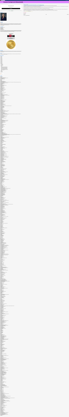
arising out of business (2, 106)
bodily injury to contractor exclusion (2, 124)
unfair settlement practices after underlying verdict (4, 397)
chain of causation (1, 142)
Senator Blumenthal (1, 356)
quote (0, 331)
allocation (1, 93)
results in (1, 349)
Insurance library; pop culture (2, 251)
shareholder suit (1, 363)
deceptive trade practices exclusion (2, 172)
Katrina (0, 263)
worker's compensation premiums (2, 413)
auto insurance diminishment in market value (3, 115)
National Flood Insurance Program (2, 291)
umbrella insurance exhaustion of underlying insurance (4, 393)
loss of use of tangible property (2, 275)
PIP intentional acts (1, 312)
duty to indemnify (1, 191)
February (1, 71)
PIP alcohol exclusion (2, 309)
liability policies (1, 269)
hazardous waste (1, 230)
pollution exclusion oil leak (2, 317)
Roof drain (1, 352)
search (0, 354)
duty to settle (1, 192)
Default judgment (1, 175)
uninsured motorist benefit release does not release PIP (4, 400)
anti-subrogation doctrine (2, 98)
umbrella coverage (1, 392)
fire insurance (1, 215)
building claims (1, 130)
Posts (1, 73)
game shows (1, 225)
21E (0, 79)
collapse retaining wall (2, 150)
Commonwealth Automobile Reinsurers (3, 153)
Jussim (0, 262)
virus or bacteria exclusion (2, 406)
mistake (0, 284)
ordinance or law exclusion (2, 300)
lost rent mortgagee (1, 276)
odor (0, 298)
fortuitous (1, 222)
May (1, 70)
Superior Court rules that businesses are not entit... (4, 69)
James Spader (1, 259)
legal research (1, 268)
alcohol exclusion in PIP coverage (2, 92)
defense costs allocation (2, 176)
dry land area (1, 185)
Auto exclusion (1, 114)
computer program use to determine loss (3, 154)
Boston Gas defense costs (2, 126)
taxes (0, 381)
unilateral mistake (1, 398)
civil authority (1, 145)
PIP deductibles (1, 311)
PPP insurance (1, 318)
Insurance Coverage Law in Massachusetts (13, 2)
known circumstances (2, 264)
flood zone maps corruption (2, 219)
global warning (1, 226)
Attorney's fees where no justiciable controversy (3, 111)
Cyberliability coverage (2, 169)
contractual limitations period (2, 161)
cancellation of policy (1, 137)
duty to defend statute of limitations (2, 190)
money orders (1, 285)
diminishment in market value (2, 178)
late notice (1, 266)
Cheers (0, 143)
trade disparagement (1, 387)
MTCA (0, 289)
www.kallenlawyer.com (2, 29)
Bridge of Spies (1, 127)
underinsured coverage (2, 395)
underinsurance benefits (2, 394)
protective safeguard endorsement (2, 328)
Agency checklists (1, 90)
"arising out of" (1, 76)
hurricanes (1, 236)
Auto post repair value (2, 117)
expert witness (1, 205)
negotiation (1, 292)
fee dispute (1, 213)
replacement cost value (2, 344)
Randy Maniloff (1, 332)
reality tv (1, 335)
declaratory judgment (1, 173)
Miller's (0, 283)
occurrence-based (1, 297)
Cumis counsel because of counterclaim (3, 168)
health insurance (1, 231)
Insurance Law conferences (2, 250)
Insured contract (1, 253)
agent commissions (1, 91)
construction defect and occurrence (2, 159)
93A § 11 (1, 80)
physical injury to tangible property (2, 308)
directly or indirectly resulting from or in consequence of (4, 179)
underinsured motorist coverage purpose (3, 396)
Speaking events (1, 367)
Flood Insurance (1, 217)
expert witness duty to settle (2, 206)
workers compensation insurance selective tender (4, 414)
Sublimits (1, 376)
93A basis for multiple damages (2, 81)
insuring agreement (1, 255)
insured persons (1, 254)
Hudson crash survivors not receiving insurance (4, 68)
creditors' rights (1, 167)
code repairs (1, 149)
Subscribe (11, 8)
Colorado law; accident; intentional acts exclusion (4, 151)
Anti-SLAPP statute (1, 97)
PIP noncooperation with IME (2, 313)
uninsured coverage (1, 399)
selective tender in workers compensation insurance (4, 355)
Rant (0, 333)
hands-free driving (1, 229)
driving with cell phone (2, 184)
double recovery (1, 183)
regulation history (1, 340)
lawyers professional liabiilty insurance (3, 267)
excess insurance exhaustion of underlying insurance (4, 202)
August (1, 65)
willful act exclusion (1, 411)
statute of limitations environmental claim (3, 372)
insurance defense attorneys (2, 248)
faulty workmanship (1, 211)
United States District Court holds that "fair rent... (4, 67)
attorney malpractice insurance (2, 110)
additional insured (1, 88)
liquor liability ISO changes (2, 272)
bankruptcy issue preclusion (2, 122)
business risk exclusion (2, 135)
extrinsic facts (1, 208)
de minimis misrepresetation (2, 171)
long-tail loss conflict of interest (2, 273)
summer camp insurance (2, 378)
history (0, 232)
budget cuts (1, 129)
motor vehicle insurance (2, 288)
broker (0, 128)
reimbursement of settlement (2, 341)
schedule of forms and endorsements (3, 353)
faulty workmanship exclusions (2, 212)
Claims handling (1, 147)
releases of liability (1, 342)
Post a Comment (25, 13)
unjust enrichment (1, 401)
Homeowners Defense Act (2, 233)
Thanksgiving (1, 383)
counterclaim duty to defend (2, 164)
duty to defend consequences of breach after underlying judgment (5, 188)
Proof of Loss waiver (1, 326)
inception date (1, 241)
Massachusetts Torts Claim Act (2, 281)
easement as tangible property (2, 194)
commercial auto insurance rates (2, 152)
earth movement (1, 193)
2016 (1, 60)
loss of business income (2, 274)
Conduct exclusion (1, 156)
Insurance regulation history (2, 252)
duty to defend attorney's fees (2, 187)
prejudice (1, 319)
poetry (0, 314)
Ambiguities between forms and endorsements (3, 94)
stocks (0, 375)
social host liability (1, 366)
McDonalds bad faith (1, 282)
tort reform (1, 386)
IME (0, 238)
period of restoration (1, 305)
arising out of (1, 105)
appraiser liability (1, 102)
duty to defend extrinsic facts (2, 189)
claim (0, 146)
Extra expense (1, 207)
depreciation (25, 11)
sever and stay (1, 360)
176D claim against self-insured (2, 77)
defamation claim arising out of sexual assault (3, 174)
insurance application (2, 246)
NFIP (0, 293)
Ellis (0, 196)
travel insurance (1, 389)
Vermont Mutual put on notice (2, 405)
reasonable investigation (2, 336)
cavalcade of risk (1, 140)
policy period (1, 316)
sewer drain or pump (1, 361)
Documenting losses (1, 182)
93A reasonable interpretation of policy (3, 85)
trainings (1, 388)
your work (1, 415)
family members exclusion (2, 210)
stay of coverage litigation (2, 374)
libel (0, 270)
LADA (0, 265)
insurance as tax (1, 247)
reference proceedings (2, 339)
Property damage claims (2, 327)
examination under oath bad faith (2, 201)
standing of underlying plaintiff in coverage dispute (4, 370)
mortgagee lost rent (1, 286)
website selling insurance (2, 409)
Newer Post (24, 14)
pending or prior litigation (2, 304)
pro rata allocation (1, 324)
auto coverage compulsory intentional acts (3, 113)
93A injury (1, 84)
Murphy (0, 290)
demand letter (1, 177)
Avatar (0, 118)
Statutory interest (1, 373)
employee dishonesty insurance (2, 197)
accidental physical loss (2, 87)
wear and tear (1, 408)
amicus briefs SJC (1, 96)
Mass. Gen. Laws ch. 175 (2, 278)
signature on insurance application (2, 364)
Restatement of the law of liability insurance (3, 348)
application (1, 100)
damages (1, 170)
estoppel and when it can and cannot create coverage (4, 200)
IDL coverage (1, 237)
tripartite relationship (1, 391)
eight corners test (1, 195)
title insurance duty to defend (2, 384)
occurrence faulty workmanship (2, 296)
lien (0, 271)
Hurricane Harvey (1, 235)
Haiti (0, 228)
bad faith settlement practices (2, 120)
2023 (1, 57)
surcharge (1, 379)
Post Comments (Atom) (27, 15)
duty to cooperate (1, 186)
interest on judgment (1, 256)
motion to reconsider (1, 287)
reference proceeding (2, 338)
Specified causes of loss (2, 368)
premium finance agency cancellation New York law (4, 320)
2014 (1, 61)
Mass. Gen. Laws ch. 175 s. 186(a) (2, 279)
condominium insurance (2, 155)
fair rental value (1, 209)
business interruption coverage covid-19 (3, 133)
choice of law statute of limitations (2, 144)
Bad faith (1, 119)
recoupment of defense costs (2, 337)
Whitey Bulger (1, 410)
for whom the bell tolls (2, 221)
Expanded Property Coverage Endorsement (3, 204)
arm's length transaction (2, 107)
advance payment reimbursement (2, 89)
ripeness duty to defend (2, 350)
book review (1, 125)
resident (1, 347)
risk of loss (1, 351)
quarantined (1, 330)
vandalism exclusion (1, 403)
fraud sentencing (1, 224)
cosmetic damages (1, 163)
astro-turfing (1, 109)
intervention (1, 257)
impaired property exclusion (2, 239)
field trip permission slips (2, 214)
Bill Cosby (1, 123)
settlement (1, 357)
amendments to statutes (2, 95)
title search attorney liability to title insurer (3, 385)
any (0, 99)
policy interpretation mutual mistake (3, 315)
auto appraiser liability (2, 112)
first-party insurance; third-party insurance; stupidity (4, 216)
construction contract (1, 158)
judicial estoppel (1, 261)
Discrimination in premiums (2, 181)
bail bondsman (1, 121)
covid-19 (1, 166)
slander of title (1, 365)
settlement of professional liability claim (3, 359)
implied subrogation (1, 240)
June (1, 66)
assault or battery (1, 108)
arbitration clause (1, 103)
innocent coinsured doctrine (2, 244)
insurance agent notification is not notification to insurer (4, 245)
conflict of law (1, 157)
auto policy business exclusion (2, 116)
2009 (1, 63)
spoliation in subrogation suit (2, 369)
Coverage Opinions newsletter (2, 165)
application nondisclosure (2, 101)
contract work (1, 160)
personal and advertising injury (2, 306)
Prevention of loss (1, 322)
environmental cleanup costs (2, 198)
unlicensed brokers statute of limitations (3, 402)
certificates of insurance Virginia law (3, 141)
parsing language (1, 302)
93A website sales (1, 86)
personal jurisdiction (1, 307)
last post (25, 5)
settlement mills (1, 358)
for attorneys (30, 11)
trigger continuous (1, 390)
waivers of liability (1, 407)
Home (46, 14)
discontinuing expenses (27, 11)
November (2, 64)
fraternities (1, 223)
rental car (1, 343)
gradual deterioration (1, 227)
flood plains (1, 218)
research (1, 345)
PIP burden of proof (1, 310)
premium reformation (1, 321)
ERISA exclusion (1, 199)
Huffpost (1, 234)
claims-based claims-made (2, 148)
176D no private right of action (2, 78)
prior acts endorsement (2, 323)
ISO (0, 258)
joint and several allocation (2, 260)
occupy (0, 295)
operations (1, 299)
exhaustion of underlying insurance (2, 203)
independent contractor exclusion (2, 242)
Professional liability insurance (2, 325)
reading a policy (1, 334)
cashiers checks (1, 139)
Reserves (1, 346)
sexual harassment (1, 362)
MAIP (0, 277)
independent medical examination (2, 243)
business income (1, 132)
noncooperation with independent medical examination (4, 294)
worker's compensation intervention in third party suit (4, 412)
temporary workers (1, 382)
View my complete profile (2, 25)
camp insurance (1, 136)
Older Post (68, 14)
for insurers (31, 11)
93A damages (1, 83)
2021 (1, 58)
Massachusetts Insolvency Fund (2, 280)
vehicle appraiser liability (2, 404)
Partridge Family (1, 303)
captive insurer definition (2, 138)
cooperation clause (1, 162)
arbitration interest (1, 104)
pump (0, 329)
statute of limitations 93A (2, 371)
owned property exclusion (2, 301)
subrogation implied (1, 377)
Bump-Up (1, 131)
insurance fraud (1, 249)
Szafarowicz (1, 380)
